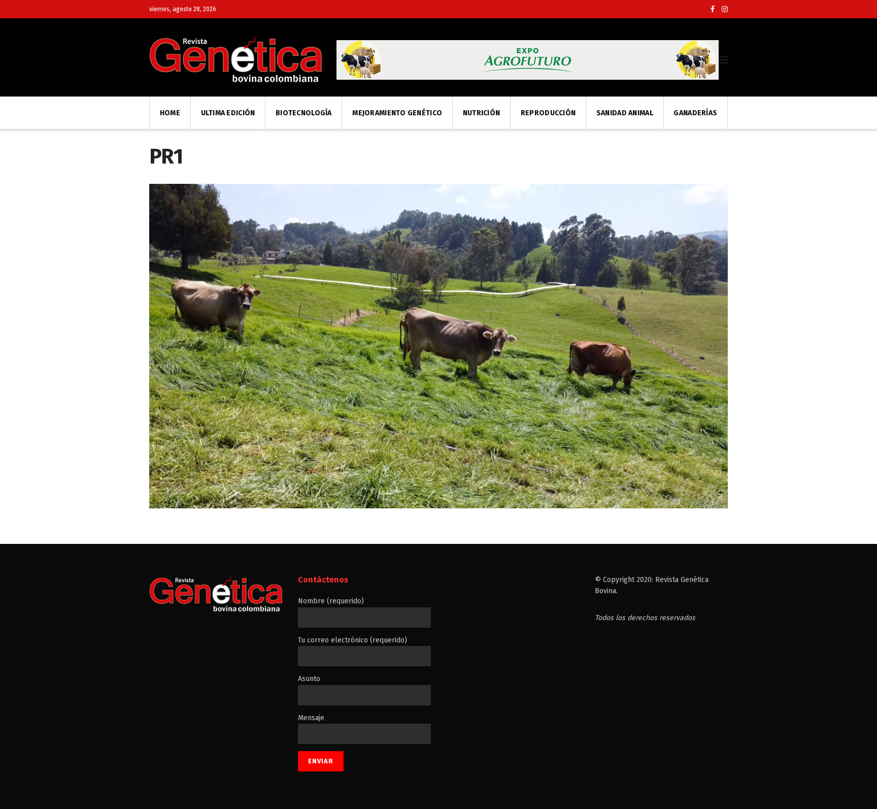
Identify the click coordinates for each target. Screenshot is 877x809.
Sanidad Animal (624, 113)
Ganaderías (695, 113)
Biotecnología (304, 113)
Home (170, 113)
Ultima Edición (228, 113)
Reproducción (548, 113)
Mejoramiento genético (397, 113)
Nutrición (481, 113)
